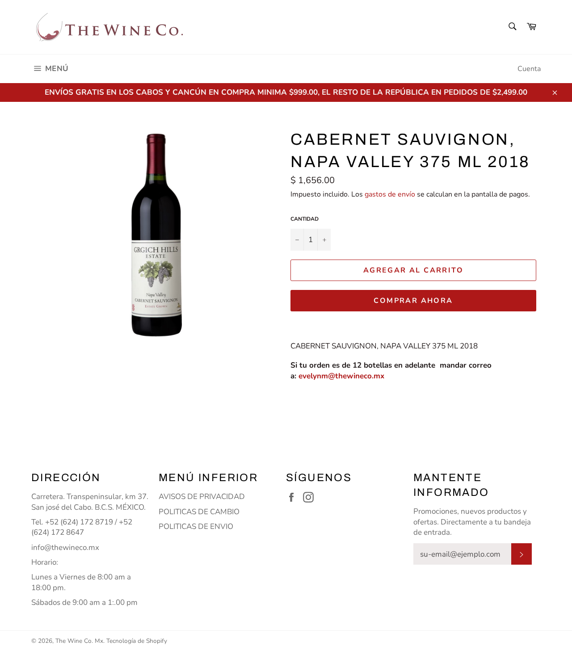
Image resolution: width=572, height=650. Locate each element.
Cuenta (529, 69)
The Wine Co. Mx (79, 641)
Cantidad (304, 218)
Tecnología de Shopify (136, 641)
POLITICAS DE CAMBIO (199, 512)
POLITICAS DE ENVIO (196, 526)
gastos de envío (390, 194)
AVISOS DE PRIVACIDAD (202, 496)
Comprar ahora (413, 301)
